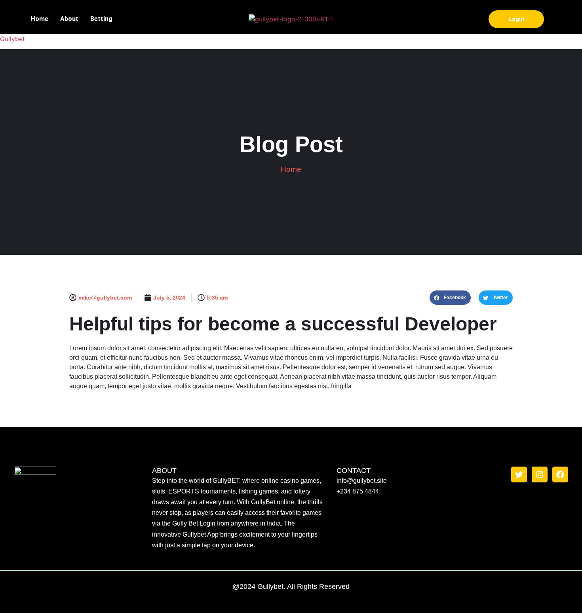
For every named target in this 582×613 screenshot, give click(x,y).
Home (39, 19)
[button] (450, 297)
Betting (102, 19)
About (69, 19)
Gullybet (12, 39)
